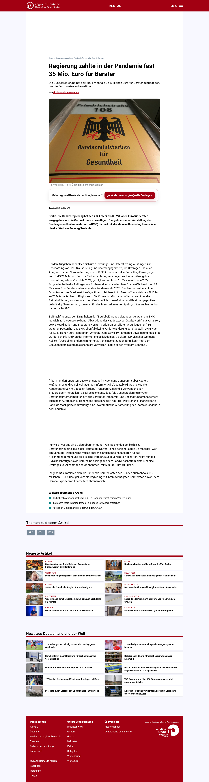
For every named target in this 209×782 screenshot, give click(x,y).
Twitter (33, 775)
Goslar (70, 736)
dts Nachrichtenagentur (66, 92)
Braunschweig (75, 726)
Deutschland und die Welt (118, 731)
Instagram (35, 770)
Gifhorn (71, 731)
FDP (50, 532)
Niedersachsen (112, 726)
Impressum (36, 751)
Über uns (34, 731)
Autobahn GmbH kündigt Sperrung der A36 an (77, 507)
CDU (40, 532)
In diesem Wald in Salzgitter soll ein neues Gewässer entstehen (86, 503)
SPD (30, 532)
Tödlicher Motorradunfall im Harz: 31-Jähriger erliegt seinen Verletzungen (92, 498)
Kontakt (34, 726)
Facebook (35, 765)
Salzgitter (72, 751)
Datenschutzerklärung (42, 746)
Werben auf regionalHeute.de (45, 736)
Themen (34, 741)
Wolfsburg (72, 761)
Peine (70, 746)
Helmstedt (72, 741)
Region (51, 58)
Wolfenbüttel (74, 756)
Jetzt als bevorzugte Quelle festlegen (130, 195)
